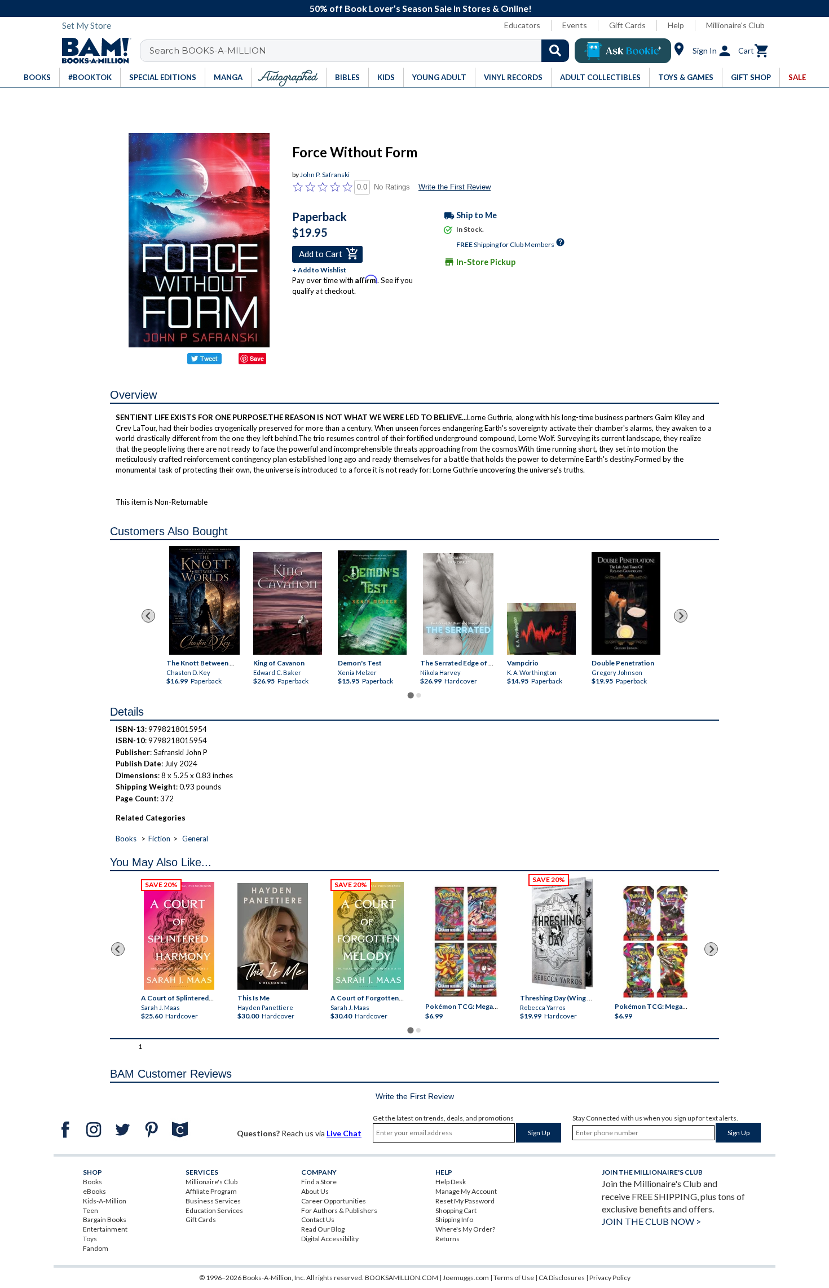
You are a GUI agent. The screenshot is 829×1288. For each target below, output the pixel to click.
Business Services (213, 1201)
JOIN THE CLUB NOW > (651, 1221)
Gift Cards (627, 25)
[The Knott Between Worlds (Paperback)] (204, 600)
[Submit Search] (555, 50)
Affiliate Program (211, 1191)
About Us (315, 1191)
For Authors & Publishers (339, 1210)
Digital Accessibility (330, 1238)
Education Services (214, 1210)
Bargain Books (104, 1219)
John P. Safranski (325, 174)
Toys (90, 1238)
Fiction (159, 838)
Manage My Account (466, 1191)
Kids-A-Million (104, 1201)
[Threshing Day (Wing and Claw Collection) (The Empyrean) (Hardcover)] (562, 933)
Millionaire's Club (735, 25)
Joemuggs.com (466, 1277)
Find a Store (319, 1181)
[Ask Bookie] (623, 50)
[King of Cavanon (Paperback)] (287, 603)
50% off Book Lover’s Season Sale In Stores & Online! (421, 8)
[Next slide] (680, 616)
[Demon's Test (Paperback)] (372, 602)
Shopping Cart (456, 1210)
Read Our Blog (323, 1229)
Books (126, 838)
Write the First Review (454, 187)
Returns (447, 1238)
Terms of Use (513, 1277)
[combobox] (361, 50)
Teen (90, 1210)
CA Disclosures (562, 1277)
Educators (522, 25)
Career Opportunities (333, 1201)
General (195, 838)
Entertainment (105, 1229)
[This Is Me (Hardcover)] (272, 936)
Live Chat (344, 1133)
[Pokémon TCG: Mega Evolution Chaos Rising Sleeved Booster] (465, 942)
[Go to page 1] (410, 695)
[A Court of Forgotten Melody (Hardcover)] (368, 936)
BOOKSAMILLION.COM (401, 1277)
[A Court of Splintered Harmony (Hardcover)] (179, 936)
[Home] (92, 51)
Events (574, 25)
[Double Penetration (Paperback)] (626, 603)
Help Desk (450, 1181)
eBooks (94, 1191)
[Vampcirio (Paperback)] (541, 629)
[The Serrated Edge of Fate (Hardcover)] (458, 604)
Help (676, 25)
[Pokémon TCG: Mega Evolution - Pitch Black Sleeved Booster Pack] (655, 942)
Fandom (95, 1248)
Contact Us (317, 1219)
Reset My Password (465, 1201)
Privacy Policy (609, 1277)
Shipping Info (454, 1219)
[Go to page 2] (418, 695)
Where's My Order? (465, 1229)
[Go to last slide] (148, 616)
